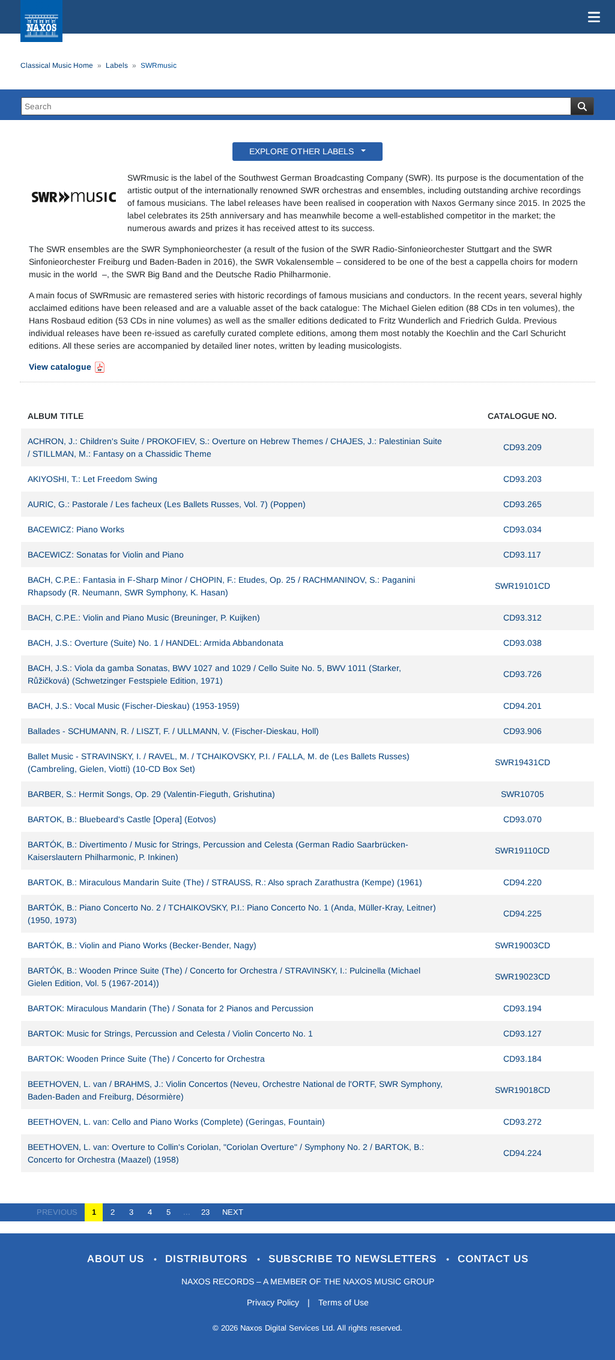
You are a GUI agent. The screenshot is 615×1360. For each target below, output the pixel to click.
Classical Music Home (56, 65)
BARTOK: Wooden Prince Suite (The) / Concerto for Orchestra (146, 1059)
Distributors (208, 1259)
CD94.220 (522, 882)
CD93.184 (522, 1059)
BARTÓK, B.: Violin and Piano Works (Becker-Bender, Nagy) (142, 945)
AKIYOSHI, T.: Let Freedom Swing (92, 479)
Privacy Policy (273, 1302)
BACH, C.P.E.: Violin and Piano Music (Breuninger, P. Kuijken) (144, 617)
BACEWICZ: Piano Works (76, 529)
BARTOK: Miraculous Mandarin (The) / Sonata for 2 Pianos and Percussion (171, 1008)
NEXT (229, 1212)
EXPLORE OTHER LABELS (304, 151)
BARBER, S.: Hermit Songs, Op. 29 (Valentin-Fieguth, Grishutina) (151, 794)
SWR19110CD (522, 850)
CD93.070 (522, 819)
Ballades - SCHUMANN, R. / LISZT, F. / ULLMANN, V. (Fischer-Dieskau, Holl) (173, 731)
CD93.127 (522, 1033)
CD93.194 (522, 1008)
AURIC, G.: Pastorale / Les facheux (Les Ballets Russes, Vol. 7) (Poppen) (167, 504)
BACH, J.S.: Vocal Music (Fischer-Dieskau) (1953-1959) (134, 706)
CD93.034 (522, 529)
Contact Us (493, 1259)
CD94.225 (522, 913)
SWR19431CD (522, 762)
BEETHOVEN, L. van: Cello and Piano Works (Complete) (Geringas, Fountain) (176, 1122)
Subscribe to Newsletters (354, 1259)
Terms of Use (343, 1302)
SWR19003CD (522, 945)
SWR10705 (522, 794)
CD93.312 (522, 617)
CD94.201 (522, 706)
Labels (117, 65)
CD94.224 (522, 1153)
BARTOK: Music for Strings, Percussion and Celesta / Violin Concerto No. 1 (170, 1033)
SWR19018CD (522, 1090)
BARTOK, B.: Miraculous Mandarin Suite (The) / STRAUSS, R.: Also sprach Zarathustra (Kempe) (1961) (225, 882)
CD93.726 (522, 674)
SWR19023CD (522, 976)
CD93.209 (522, 447)
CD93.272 (522, 1122)
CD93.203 (522, 479)
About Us (117, 1259)
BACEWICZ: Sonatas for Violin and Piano (106, 554)
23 (205, 1212)
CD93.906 (522, 731)
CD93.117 (522, 554)
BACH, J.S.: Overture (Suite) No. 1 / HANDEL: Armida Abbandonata (155, 643)
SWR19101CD (522, 586)
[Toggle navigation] (592, 16)
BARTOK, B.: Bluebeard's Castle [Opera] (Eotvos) (122, 819)
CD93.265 (522, 504)
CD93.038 (522, 643)
